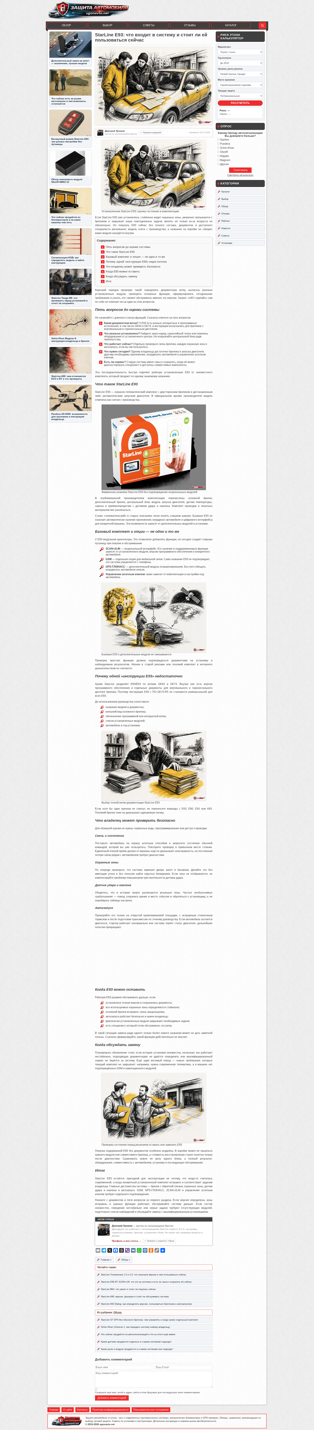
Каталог (231, 25)
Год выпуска (224, 58)
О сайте (67, 1409)
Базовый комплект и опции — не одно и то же (135, 256)
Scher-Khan (227, 147)
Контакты (82, 1409)
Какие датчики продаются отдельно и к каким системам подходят (136, 1341)
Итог (109, 281)
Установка (226, 243)
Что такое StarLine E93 (120, 251)
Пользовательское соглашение (151, 1409)
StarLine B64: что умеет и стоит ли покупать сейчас (128, 1289)
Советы (148, 25)
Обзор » (125, 1259)
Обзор (66, 25)
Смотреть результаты (240, 175)
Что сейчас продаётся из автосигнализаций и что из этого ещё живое (138, 1334)
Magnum (225, 160)
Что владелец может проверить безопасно (133, 266)
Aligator (224, 156)
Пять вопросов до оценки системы (128, 247)
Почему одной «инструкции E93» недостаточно (136, 261)
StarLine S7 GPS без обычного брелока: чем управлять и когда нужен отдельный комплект (149, 1319)
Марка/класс (224, 47)
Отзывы (190, 25)
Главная (53, 1409)
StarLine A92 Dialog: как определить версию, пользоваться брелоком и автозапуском (146, 1304)
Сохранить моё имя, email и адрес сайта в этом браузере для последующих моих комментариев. (147, 1392)
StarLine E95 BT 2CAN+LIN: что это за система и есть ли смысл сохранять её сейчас (146, 1281)
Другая (224, 164)
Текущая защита (226, 90)
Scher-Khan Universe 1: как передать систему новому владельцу (135, 1327)
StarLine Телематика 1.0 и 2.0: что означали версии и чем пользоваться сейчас (143, 1274)
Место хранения (226, 80)
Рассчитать (240, 103)
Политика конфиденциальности (110, 1409)
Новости (225, 228)
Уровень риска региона (230, 69)
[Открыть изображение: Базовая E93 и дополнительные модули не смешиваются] (154, 651)
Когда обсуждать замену (121, 276)
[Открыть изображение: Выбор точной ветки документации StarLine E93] (154, 799)
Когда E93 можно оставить (123, 271)
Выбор (107, 25)
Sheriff (224, 152)
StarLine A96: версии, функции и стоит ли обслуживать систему (135, 1296)
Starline (224, 139)
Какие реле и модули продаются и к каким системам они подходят (137, 1349)
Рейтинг (225, 221)
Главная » (106, 1259)
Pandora (225, 143)
